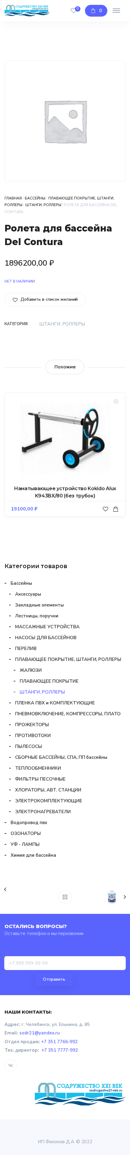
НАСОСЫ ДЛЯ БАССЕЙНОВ (45, 638)
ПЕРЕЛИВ (26, 648)
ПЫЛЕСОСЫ (28, 746)
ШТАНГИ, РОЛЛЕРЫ (43, 204)
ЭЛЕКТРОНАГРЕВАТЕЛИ (43, 812)
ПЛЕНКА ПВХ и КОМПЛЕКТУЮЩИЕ (55, 703)
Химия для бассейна (33, 855)
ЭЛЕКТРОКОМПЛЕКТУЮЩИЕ (48, 801)
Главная (13, 198)
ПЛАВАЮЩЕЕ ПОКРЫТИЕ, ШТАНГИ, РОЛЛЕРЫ (68, 659)
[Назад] (65, 897)
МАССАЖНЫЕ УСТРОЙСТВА (47, 627)
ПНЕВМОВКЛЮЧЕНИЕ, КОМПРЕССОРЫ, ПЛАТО (68, 714)
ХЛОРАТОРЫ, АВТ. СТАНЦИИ (48, 790)
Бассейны (35, 198)
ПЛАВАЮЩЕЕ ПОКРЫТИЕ (49, 681)
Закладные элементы (39, 605)
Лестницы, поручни (36, 616)
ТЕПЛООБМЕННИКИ (38, 768)
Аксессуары (28, 594)
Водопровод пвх (29, 823)
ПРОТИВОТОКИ (33, 736)
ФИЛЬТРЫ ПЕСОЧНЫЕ (40, 779)
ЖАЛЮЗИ (31, 670)
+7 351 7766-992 (59, 1042)
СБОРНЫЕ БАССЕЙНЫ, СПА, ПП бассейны (61, 757)
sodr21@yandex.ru (39, 1033)
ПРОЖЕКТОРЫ (32, 725)
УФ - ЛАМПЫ (25, 844)
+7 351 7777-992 (59, 1050)
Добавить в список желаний (48, 299)
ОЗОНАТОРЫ (26, 833)
